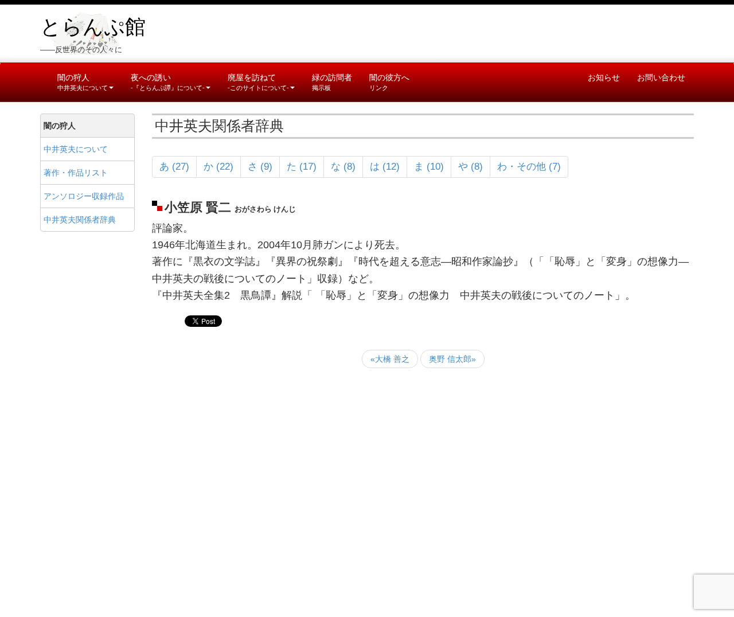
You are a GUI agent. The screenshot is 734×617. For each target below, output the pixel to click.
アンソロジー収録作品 (84, 196)
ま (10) (429, 166)
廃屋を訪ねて (258, 82)
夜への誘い (168, 82)
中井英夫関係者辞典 (80, 219)
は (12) (385, 166)
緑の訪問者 (332, 82)
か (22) (218, 166)
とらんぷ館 (93, 26)
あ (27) (174, 166)
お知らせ (604, 77)
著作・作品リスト (76, 172)
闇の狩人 (82, 82)
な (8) (343, 166)
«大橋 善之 (389, 359)
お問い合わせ (661, 77)
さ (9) (260, 166)
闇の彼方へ (389, 82)
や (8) (470, 166)
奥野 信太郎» (452, 359)
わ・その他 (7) (529, 166)
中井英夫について (76, 149)
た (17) (302, 166)
